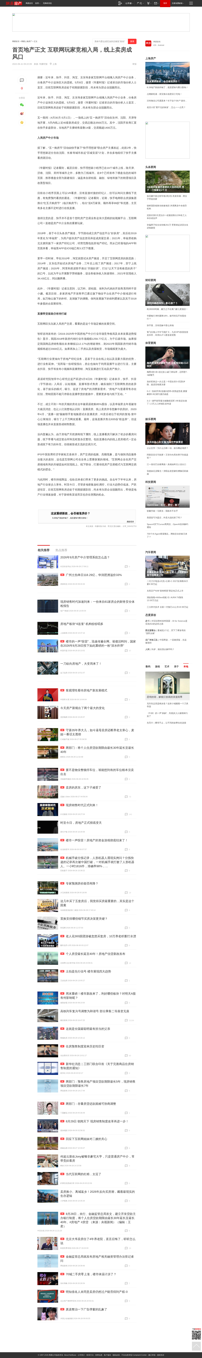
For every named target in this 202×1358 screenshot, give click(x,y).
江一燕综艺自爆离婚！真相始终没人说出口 (166, 464)
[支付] (149, 3)
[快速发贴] (22, 80)
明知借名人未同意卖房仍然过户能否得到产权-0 (97, 1291)
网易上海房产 (26, 41)
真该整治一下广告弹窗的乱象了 (86, 1309)
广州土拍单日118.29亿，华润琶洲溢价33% (94, 575)
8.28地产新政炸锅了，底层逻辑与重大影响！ (70, 518)
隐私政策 (116, 1355)
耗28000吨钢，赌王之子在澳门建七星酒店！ (167, 309)
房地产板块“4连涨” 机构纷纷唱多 (81, 623)
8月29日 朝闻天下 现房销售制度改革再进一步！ (97, 1121)
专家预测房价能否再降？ (82, 883)
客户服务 (107, 1355)
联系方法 (90, 1355)
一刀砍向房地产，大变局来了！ (81, 663)
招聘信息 (98, 1355)
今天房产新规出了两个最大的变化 (82, 708)
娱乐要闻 (150, 419)
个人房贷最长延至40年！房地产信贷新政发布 (95, 953)
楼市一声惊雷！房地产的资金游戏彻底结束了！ (97, 840)
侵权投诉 (160, 1355)
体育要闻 (150, 342)
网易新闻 (156, 42)
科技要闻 (150, 481)
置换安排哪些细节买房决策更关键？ (84, 918)
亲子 (176, 666)
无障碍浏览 (47, 3)
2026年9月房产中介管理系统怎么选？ (85, 557)
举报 (134, 64)
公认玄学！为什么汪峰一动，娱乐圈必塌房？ (167, 448)
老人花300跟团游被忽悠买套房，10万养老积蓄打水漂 (101, 936)
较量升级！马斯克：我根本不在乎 (162, 511)
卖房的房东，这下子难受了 (83, 787)
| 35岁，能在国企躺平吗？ (159, 649)
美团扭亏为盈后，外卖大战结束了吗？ (164, 517)
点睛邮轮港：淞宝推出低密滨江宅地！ (164, 94)
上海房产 (150, 58)
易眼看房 (130, 521)
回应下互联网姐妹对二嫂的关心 (86, 1139)
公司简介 (81, 1355)
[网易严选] (140, 3)
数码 (148, 666)
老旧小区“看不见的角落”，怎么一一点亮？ (166, 107)
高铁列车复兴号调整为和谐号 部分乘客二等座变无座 (94, 1011)
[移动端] (120, 3)
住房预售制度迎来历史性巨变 (85, 1046)
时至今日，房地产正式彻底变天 (81, 822)
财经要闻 (150, 280)
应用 (37, 3)
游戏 (157, 666)
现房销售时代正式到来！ (82, 805)
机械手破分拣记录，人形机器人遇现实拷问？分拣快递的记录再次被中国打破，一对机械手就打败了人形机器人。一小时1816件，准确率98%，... (97, 862)
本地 (186, 666)
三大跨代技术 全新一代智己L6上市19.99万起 (167, 607)
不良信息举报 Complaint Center (134, 1355)
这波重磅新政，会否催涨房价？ (70, 513)
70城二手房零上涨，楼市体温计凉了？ (91, 1274)
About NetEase (70, 1355)
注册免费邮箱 (177, 3)
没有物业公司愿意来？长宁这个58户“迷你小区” (167, 100)
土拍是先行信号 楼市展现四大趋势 (88, 971)
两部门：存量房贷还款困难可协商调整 (91, 1103)
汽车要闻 (150, 552)
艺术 (167, 666)
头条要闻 (150, 167)
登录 (165, 3)
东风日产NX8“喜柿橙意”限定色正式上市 (165, 591)
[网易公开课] (129, 3)
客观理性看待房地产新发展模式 (86, 690)
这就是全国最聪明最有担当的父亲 (88, 1028)
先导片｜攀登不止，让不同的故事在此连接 (166, 723)
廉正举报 (151, 1355)
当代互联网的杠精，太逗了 (83, 1174)
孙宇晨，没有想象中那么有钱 (160, 325)
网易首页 (29, 3)
